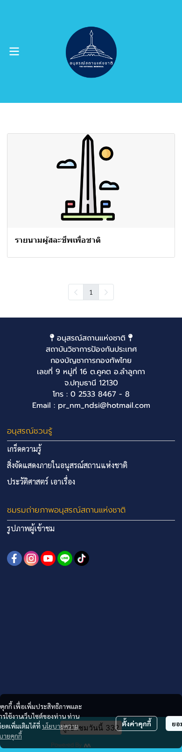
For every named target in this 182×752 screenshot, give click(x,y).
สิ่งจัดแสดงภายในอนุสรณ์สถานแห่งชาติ (67, 465)
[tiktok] (81, 558)
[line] (64, 558)
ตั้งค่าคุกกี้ (136, 723)
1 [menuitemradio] (91, 292)
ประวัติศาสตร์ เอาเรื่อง (41, 481)
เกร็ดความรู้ (24, 449)
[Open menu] (14, 51)
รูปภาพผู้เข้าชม (31, 528)
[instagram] (31, 558)
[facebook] (14, 558)
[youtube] (48, 558)
